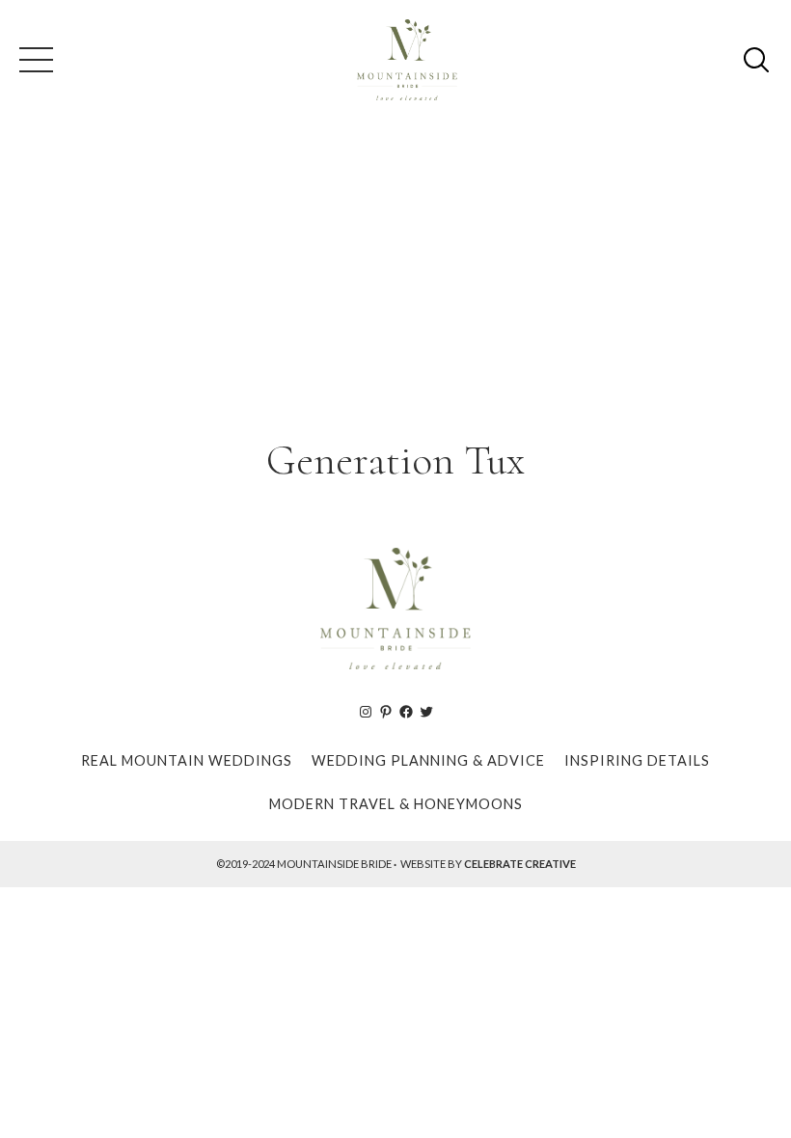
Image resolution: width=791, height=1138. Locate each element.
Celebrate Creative (520, 863)
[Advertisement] (395, 274)
